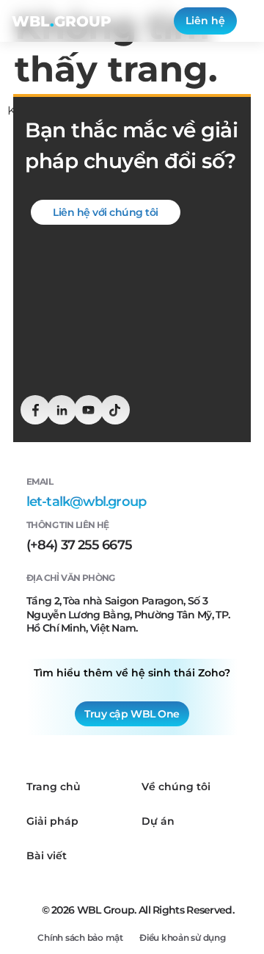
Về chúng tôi (176, 786)
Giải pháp (52, 821)
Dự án (158, 821)
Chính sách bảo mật (80, 937)
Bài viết (46, 855)
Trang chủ (53, 786)
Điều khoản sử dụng (182, 937)
